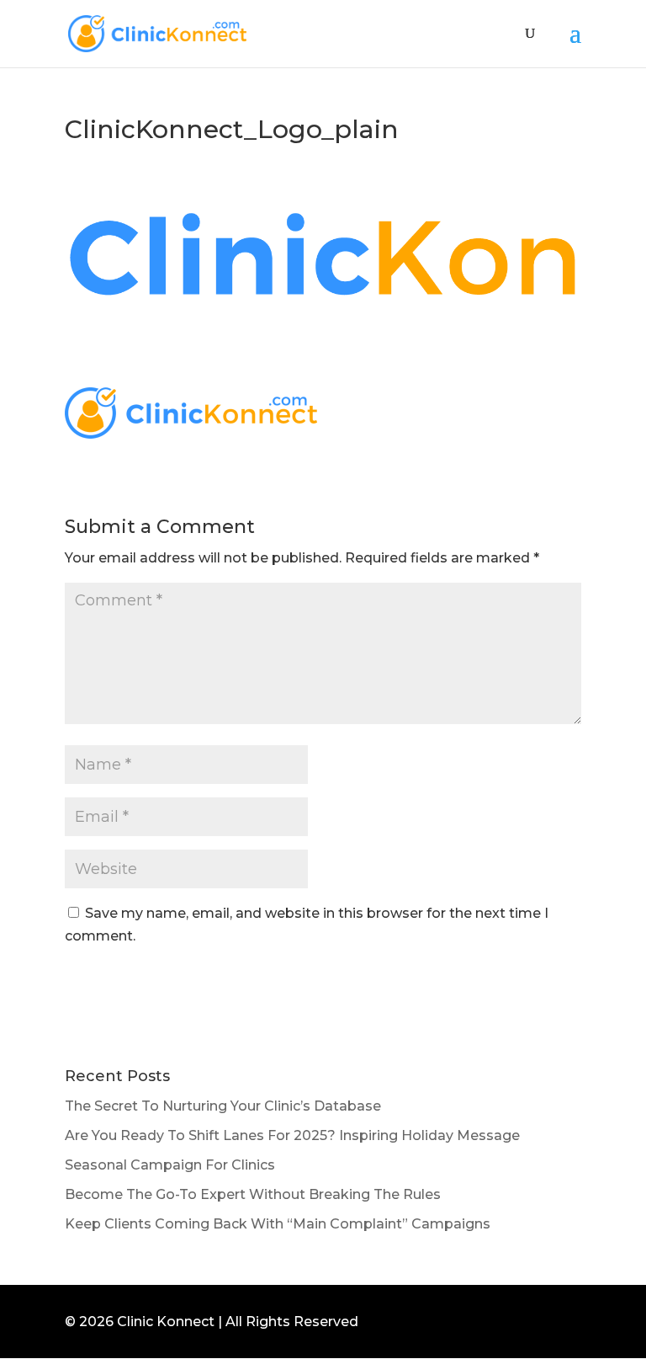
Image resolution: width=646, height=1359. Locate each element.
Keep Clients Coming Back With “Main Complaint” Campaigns (277, 1224)
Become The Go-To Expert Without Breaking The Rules (253, 1194)
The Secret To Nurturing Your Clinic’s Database (223, 1106)
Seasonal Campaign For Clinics (170, 1165)
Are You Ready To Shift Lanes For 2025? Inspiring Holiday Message (292, 1135)
